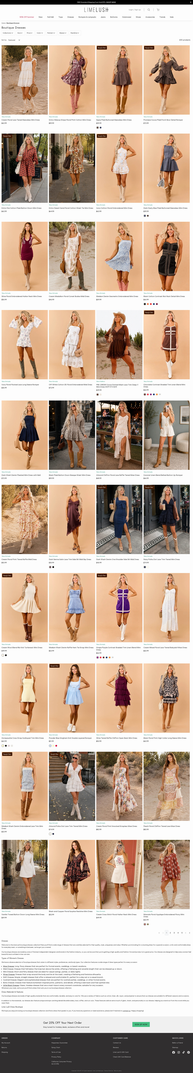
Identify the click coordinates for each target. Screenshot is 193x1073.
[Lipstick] (151, 304)
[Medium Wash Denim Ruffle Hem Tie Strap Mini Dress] (72, 607)
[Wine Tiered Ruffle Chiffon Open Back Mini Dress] (119, 698)
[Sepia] (97, 127)
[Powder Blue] (50, 745)
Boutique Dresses (13, 23)
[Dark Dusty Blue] (100, 127)
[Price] (31, 33)
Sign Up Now (141, 1024)
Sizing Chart (55, 1047)
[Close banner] (191, 2)
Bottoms (113, 17)
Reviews (116, 1047)
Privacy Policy (56, 1057)
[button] (24, 112)
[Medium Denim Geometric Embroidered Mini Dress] (119, 256)
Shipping (5, 1052)
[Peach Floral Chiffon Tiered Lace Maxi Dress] (167, 786)
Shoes (138, 17)
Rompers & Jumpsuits (87, 17)
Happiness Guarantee (59, 1043)
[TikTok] (184, 1052)
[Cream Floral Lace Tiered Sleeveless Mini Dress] (25, 80)
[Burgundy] (157, 304)
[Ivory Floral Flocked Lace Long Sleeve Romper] (25, 344)
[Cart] (158, 9)
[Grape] (151, 394)
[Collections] (12, 33)
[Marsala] (145, 924)
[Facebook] (174, 1052)
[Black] (145, 304)
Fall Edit (50, 17)
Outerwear (126, 17)
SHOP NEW (111, 2)
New (41, 17)
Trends (162, 17)
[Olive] (148, 924)
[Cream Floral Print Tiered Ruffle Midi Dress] (25, 519)
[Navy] (154, 304)
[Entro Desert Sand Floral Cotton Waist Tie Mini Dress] (72, 168)
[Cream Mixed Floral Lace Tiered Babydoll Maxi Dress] (167, 607)
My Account (6, 1043)
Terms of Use (56, 1052)
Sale (171, 17)
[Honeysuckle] (3, 745)
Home (3, 23)
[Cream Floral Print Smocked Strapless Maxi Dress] (119, 786)
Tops (61, 17)
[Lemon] (53, 745)
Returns (4, 1047)
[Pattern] (54, 33)
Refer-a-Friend (177, 1043)
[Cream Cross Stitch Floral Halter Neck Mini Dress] (119, 874)
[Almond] (148, 567)
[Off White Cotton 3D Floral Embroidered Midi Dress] (72, 344)
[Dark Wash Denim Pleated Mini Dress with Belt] (25, 435)
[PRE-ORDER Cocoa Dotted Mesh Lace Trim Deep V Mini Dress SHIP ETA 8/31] (119, 344)
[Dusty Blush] (9, 745)
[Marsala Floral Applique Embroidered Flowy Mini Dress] (167, 874)
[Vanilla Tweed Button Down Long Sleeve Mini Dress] (25, 874)
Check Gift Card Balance (122, 1057)
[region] (96, 2)
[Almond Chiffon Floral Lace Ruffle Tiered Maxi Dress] (119, 435)
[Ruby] (56, 745)
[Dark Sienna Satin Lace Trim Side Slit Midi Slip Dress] (72, 519)
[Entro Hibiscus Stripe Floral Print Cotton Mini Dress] (72, 80)
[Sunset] (157, 394)
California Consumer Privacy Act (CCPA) (61, 1063)
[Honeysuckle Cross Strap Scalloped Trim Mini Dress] (25, 698)
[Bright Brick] (148, 304)
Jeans (103, 17)
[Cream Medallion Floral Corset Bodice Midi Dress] (72, 256)
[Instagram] (179, 1052)
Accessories (150, 17)
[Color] (42, 33)
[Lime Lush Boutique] (96, 10)
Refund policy (118, 1070)
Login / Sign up (135, 9)
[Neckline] (78, 33)
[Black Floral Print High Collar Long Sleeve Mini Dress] (167, 698)
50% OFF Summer (27, 17)
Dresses (70, 17)
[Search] (148, 9)
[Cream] (100, 394)
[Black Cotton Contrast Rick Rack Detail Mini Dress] (167, 256)
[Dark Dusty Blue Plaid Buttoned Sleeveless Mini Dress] (167, 168)
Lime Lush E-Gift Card (120, 1052)
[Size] (22, 33)
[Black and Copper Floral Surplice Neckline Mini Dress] (72, 874)
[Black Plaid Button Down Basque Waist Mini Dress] (72, 435)
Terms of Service (108, 1070)
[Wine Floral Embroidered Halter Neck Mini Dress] (25, 256)
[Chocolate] (145, 394)
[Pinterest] (189, 1052)
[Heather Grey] (12, 745)
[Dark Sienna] (50, 567)
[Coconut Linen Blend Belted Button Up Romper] (167, 435)
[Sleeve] (65, 33)
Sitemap (175, 1047)
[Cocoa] (97, 394)
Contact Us (117, 1043)
